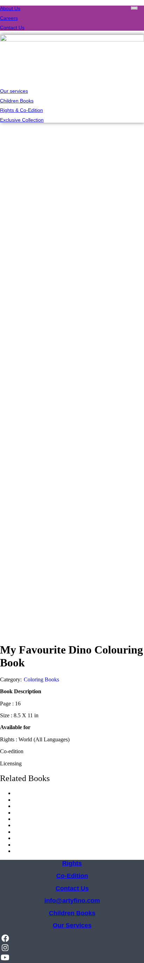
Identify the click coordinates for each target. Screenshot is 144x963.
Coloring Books (41, 679)
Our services (14, 91)
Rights (72, 863)
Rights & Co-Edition (21, 110)
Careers (9, 18)
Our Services (72, 925)
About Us (10, 8)
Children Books (17, 101)
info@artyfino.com (72, 900)
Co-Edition (72, 875)
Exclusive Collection (22, 120)
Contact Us (12, 27)
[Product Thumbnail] (134, 8)
